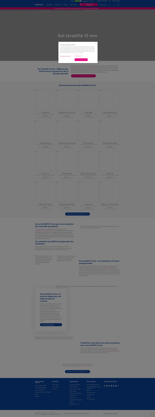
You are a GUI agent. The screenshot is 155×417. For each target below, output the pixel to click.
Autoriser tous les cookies (81, 59)
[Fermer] (96, 43)
